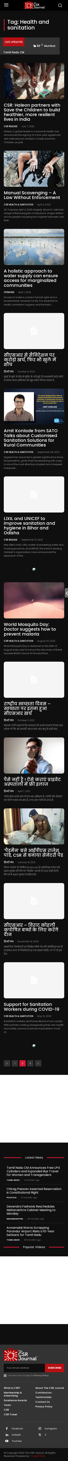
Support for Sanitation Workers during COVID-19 (31, 1006)
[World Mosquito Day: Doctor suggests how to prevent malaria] (34, 600)
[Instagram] (40, 1429)
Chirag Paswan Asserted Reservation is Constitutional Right (34, 1191)
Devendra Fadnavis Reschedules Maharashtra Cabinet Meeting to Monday (31, 1210)
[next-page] (38, 1063)
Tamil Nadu (13, 1180)
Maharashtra (15, 1218)
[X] (40, 1435)
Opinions (9, 292)
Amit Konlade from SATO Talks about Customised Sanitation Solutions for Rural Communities (31, 438)
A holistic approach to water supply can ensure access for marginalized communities (31, 278)
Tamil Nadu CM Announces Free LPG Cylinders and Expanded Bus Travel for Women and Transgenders (33, 1171)
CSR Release (10, 126)
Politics (11, 1197)
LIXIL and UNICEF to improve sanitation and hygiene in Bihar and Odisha (29, 526)
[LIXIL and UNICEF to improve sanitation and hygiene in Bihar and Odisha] (34, 494)
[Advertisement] (34, 1109)
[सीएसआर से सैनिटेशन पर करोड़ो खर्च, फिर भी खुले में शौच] (34, 331)
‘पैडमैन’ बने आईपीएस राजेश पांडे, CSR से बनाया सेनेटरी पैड (33, 852)
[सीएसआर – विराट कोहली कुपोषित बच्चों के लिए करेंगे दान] (34, 901)
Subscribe (54, 1367)
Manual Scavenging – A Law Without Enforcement (32, 195)
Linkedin (16, 1434)
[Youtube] (7, 1441)
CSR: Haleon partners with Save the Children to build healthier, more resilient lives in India (32, 112)
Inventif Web (38, 1456)
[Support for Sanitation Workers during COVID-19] (34, 980)
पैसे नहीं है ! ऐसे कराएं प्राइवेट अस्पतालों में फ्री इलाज (32, 782)
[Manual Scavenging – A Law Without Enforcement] (34, 169)
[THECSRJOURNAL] (35, 5)
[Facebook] (7, 1429)
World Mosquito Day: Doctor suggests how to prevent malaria (30, 629)
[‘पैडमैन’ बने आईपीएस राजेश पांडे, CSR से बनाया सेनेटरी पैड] (34, 826)
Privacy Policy (41, 1375)
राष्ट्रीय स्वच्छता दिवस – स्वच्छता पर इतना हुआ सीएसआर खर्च (27, 708)
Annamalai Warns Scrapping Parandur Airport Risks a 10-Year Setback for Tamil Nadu (30, 1231)
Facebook (17, 1428)
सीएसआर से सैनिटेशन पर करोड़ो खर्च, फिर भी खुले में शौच (30, 360)
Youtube (17, 1441)
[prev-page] (7, 1063)
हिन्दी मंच (9, 371)
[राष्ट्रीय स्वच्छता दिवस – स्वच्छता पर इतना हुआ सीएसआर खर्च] (34, 680)
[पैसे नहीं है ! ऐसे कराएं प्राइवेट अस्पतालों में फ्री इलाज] (34, 755)
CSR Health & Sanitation (18, 204)
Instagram (51, 1428)
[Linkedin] (7, 1435)
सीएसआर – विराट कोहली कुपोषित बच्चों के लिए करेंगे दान (31, 930)
